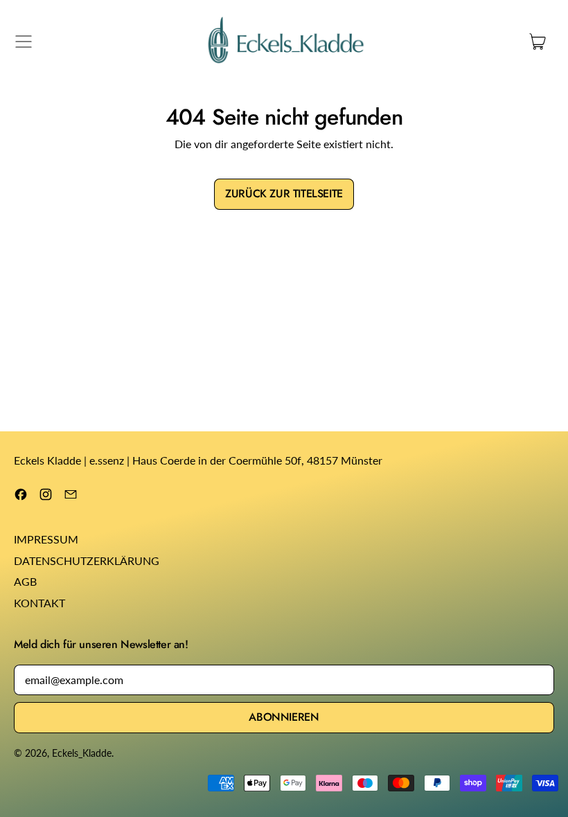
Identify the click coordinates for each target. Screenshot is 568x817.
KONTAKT (39, 602)
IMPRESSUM (46, 539)
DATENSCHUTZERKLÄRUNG (86, 560)
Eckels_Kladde (82, 753)
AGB (25, 581)
